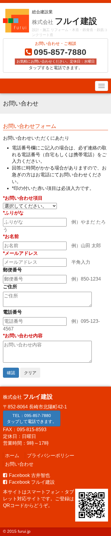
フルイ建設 (64, 21)
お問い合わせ (19, 464)
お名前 (12, 236)
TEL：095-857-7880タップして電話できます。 (32, 418)
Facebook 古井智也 (29, 475)
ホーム (12, 455)
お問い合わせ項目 (24, 198)
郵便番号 (12, 269)
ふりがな (14, 212)
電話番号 (12, 312)
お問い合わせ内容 (24, 335)
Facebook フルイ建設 (32, 482)
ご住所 (10, 286)
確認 (11, 372)
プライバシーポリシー (50, 455)
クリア (30, 372)
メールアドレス (21, 253)
